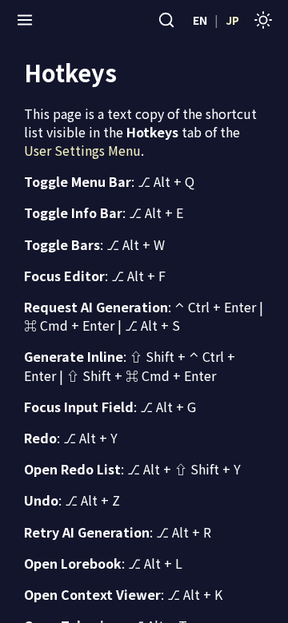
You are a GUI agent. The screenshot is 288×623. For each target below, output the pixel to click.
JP (232, 20)
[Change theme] (263, 20)
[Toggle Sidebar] (25, 20)
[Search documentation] (166, 20)
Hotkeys (70, 72)
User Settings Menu (82, 150)
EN (200, 20)
